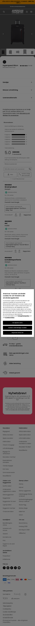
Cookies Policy (9, 317)
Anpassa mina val (17, 332)
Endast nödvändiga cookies (17, 327)
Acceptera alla (17, 322)
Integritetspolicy (23, 316)
